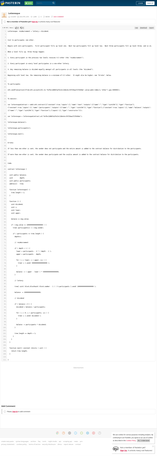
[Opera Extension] (93, 433)
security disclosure (49, 444)
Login (140, 3)
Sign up (150, 3)
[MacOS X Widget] (87, 433)
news (76, 441)
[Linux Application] (99, 433)
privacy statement (7, 444)
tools (44, 441)
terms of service (34, 444)
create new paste (7, 441)
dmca (60, 444)
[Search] (54, 3)
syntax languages (22, 441)
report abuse (68, 444)
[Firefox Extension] (63, 433)
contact (78, 444)
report (151, 28)
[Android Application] (81, 433)
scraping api (67, 441)
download (143, 28)
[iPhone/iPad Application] (69, 433)
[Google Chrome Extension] (57, 433)
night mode (52, 441)
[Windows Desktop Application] (75, 433)
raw (136, 28)
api (60, 441)
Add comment (59, 17)
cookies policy (22, 444)
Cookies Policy (131, 441)
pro (81, 441)
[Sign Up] (116, 448)
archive (33, 441)
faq (39, 441)
